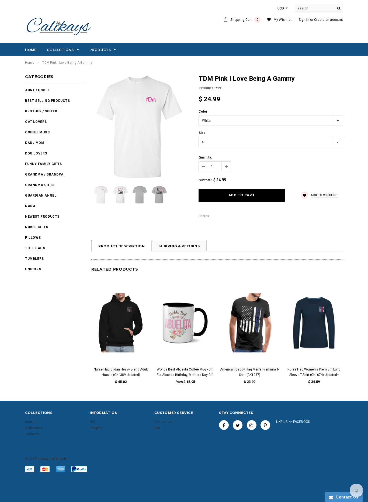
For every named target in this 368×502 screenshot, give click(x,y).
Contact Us (346, 497)
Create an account (328, 20)
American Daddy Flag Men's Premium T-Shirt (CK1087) (249, 372)
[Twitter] (237, 425)
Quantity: (205, 157)
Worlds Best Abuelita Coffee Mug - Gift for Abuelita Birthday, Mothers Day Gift (185, 372)
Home (29, 63)
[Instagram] (251, 425)
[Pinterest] (265, 425)
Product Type (210, 88)
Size (202, 133)
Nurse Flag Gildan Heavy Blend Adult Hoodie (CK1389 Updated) (121, 372)
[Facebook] (224, 425)
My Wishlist (283, 20)
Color (203, 111)
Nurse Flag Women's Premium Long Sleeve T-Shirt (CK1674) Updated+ (314, 372)
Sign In (304, 20)
